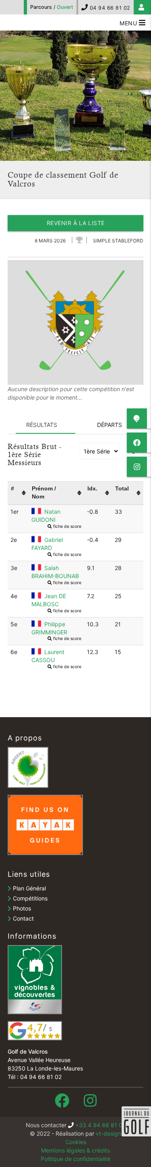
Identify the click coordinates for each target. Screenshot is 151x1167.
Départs (109, 424)
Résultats (41, 424)
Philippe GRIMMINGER (56, 628)
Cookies (75, 1141)
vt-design (108, 1133)
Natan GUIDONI (56, 516)
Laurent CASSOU (56, 656)
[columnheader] (18, 492)
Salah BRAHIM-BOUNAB (56, 572)
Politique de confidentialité (75, 1158)
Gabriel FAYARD (56, 544)
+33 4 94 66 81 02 (100, 1125)
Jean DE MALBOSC (56, 600)
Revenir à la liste (76, 222)
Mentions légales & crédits (75, 1150)
